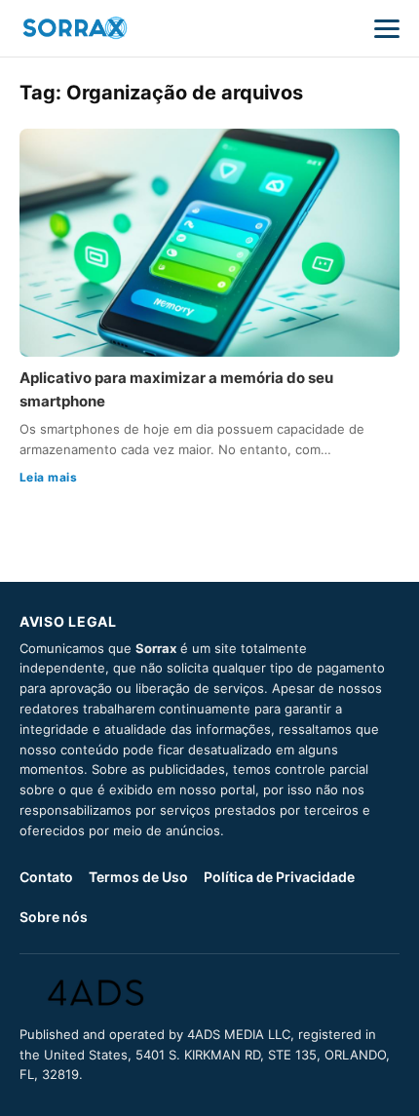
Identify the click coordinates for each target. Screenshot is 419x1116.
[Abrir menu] (387, 28)
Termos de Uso (138, 876)
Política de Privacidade (279, 876)
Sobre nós (53, 916)
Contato (46, 876)
